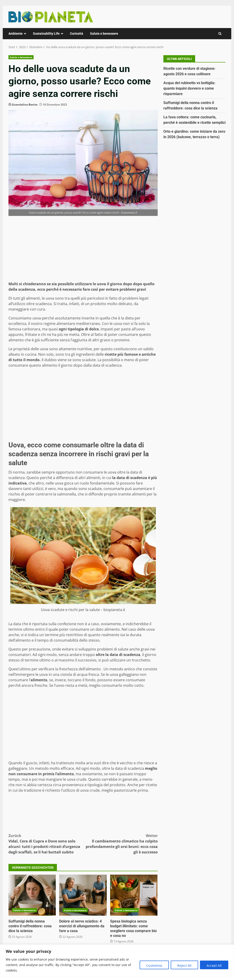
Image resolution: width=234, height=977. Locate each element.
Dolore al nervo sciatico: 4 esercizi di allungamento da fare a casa (82, 895)
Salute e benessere (104, 33)
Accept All (214, 965)
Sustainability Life (46, 33)
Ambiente (15, 33)
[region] (117, 960)
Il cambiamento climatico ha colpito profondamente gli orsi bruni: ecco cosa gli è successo (121, 844)
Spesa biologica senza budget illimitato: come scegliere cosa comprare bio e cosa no (133, 895)
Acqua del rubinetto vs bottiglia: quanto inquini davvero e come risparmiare (189, 88)
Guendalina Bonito (24, 104)
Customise (154, 965)
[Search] (219, 33)
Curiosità (76, 33)
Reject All (184, 965)
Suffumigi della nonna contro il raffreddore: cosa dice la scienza (32, 895)
